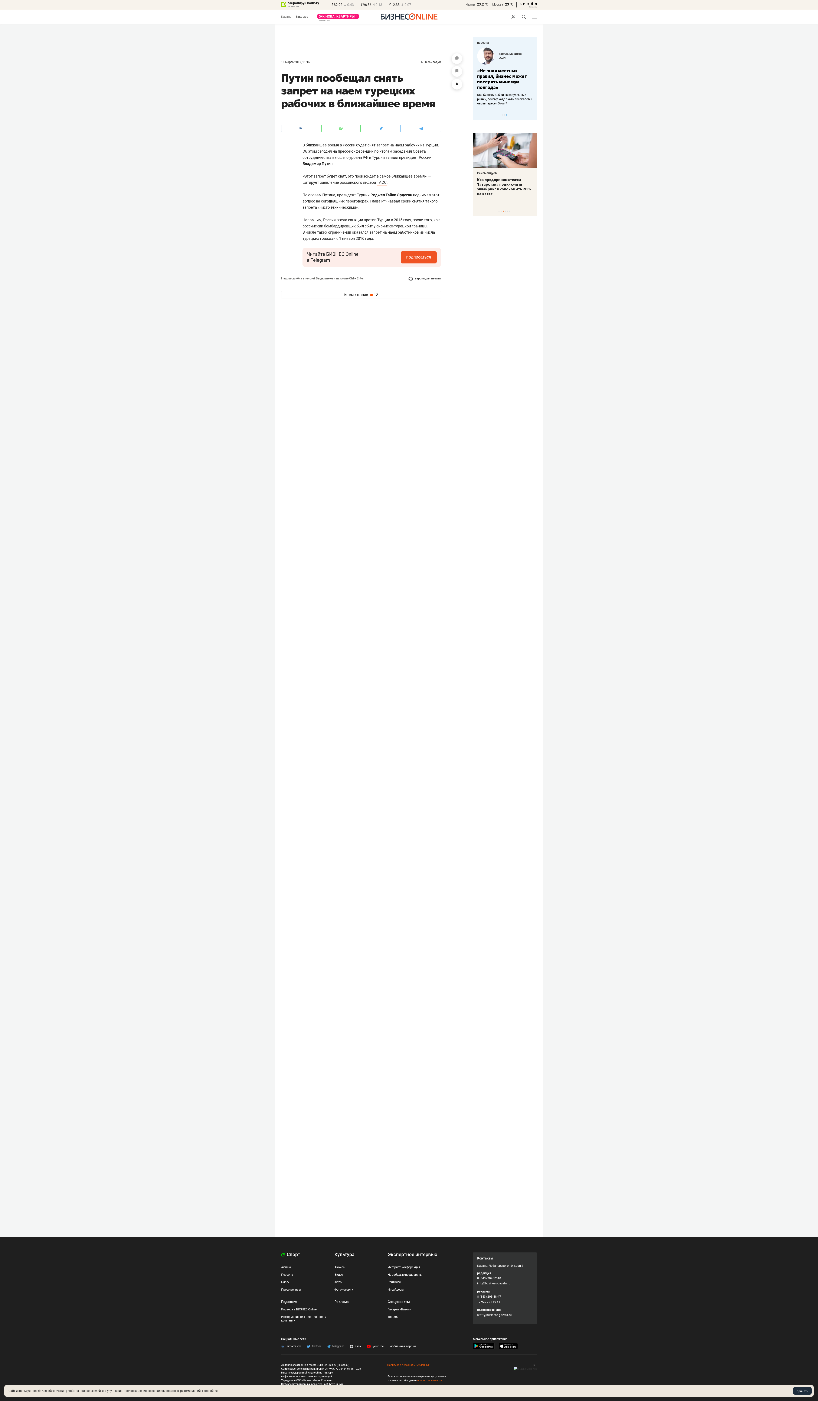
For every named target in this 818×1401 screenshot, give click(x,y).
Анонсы (339, 1267)
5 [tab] (507, 211)
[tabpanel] (505, 77)
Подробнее (209, 1390)
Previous (479, 115)
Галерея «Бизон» (399, 1309)
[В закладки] (457, 71)
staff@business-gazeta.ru (494, 1315)
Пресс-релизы (291, 1289)
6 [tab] (509, 211)
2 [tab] (504, 115)
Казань (286, 16)
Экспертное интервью (412, 1254)
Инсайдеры (396, 1289)
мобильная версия (403, 1346)
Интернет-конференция (404, 1267)
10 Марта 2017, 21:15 (295, 62)
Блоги (285, 1282)
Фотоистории (343, 1289)
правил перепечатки (429, 1380)
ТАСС (382, 182)
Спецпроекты (399, 1302)
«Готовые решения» (512, 58)
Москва (497, 4)
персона (483, 42)
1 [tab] (502, 115)
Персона (287, 1274)
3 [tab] (506, 115)
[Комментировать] (457, 58)
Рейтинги (394, 1282)
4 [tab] (505, 211)
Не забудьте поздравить (405, 1274)
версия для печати (427, 278)
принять (802, 1391)
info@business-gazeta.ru (493, 1283)
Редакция (289, 1302)
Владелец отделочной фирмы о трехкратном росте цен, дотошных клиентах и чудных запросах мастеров (504, 99)
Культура (344, 1254)
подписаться (418, 257)
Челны (470, 4)
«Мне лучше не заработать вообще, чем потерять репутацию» (503, 79)
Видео (338, 1274)
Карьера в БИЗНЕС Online (299, 1309)
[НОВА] (338, 18)
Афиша (286, 1267)
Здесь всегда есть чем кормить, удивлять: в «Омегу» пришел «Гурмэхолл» (504, 184)
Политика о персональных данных (408, 1364)
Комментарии (361, 295)
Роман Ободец (508, 53)
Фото (338, 1282)
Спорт (293, 1254)
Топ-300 (393, 1317)
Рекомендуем (487, 173)
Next (532, 115)
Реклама (341, 1302)
